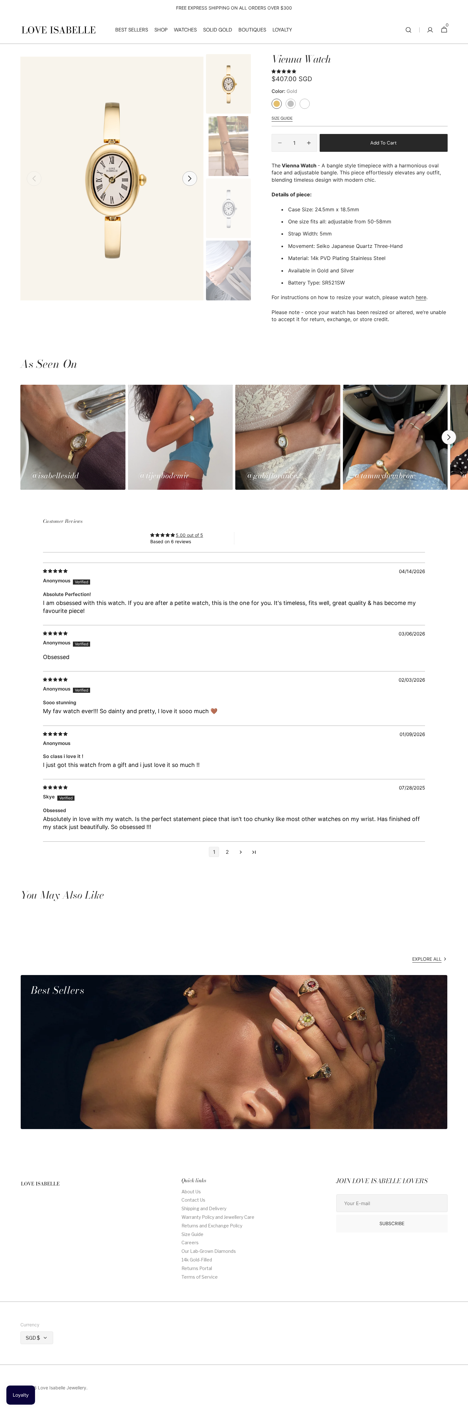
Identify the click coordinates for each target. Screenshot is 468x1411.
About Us (191, 1191)
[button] (408, 30)
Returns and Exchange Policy (211, 1225)
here (421, 297)
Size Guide (192, 1234)
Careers (190, 1242)
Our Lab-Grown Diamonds (208, 1251)
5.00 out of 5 (189, 535)
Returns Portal (196, 1268)
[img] (55, 571)
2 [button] (227, 852)
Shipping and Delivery (203, 1208)
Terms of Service (199, 1277)
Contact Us (193, 1200)
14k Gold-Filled (196, 1259)
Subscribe (391, 1223)
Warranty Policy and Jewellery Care (217, 1217)
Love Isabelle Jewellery (62, 1387)
